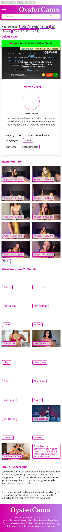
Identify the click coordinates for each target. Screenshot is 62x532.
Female (24, 26)
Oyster (39, 9)
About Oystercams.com (26, 517)
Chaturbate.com (30, 146)
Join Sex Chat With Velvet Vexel (33, 43)
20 (52, 26)
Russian (44, 26)
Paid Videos (27, 2)
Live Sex (9, 2)
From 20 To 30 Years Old (26, 31)
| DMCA (43, 517)
